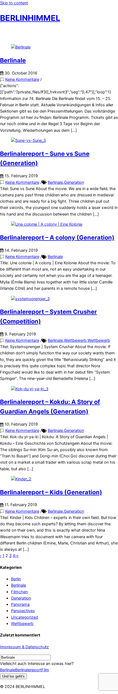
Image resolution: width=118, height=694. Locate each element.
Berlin (16, 579)
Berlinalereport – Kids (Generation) (51, 492)
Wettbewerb (75, 340)
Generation (74, 182)
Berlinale (13, 60)
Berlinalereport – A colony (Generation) (57, 237)
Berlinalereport (28, 669)
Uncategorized (24, 617)
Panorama (20, 604)
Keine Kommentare (22, 79)
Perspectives (23, 610)
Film (45, 669)
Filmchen (19, 591)
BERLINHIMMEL (30, 18)
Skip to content (14, 3)
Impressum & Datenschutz (24, 646)
